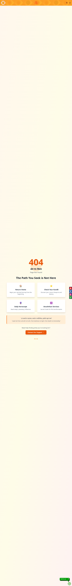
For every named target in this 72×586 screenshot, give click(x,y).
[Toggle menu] (70, 3)
